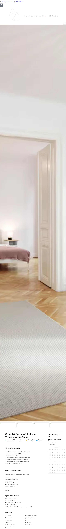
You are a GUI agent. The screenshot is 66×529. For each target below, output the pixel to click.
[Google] (1, 5)
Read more (7, 490)
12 (62, 467)
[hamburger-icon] (64, 24)
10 (57, 467)
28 (59, 457)
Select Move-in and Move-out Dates (54, 440)
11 (59, 467)
